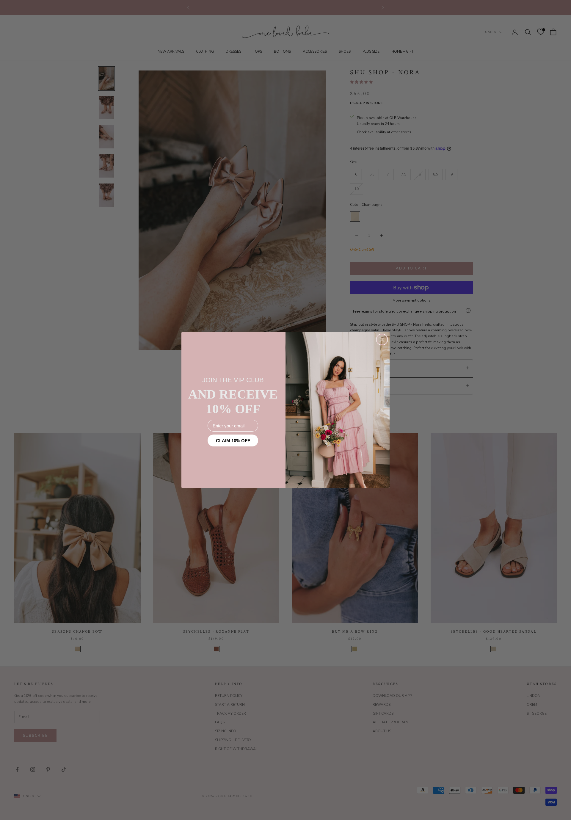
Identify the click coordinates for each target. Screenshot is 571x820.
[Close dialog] (382, 339)
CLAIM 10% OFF (233, 440)
